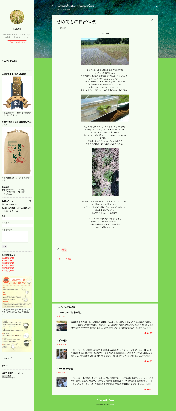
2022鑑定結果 (8, 265)
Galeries (111, 404)
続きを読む (149, 333)
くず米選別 (62, 340)
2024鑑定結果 (8, 260)
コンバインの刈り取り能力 (69, 312)
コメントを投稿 (65, 259)
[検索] (156, 6)
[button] (152, 20)
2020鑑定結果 (8, 270)
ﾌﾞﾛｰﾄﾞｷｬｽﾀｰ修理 (65, 368)
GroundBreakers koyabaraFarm (75, 6)
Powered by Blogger (106, 400)
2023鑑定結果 (8, 263)
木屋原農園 (17, 29)
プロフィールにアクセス (17, 42)
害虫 (64, 250)
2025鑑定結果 (8, 258)
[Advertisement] (105, 279)
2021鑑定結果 (8, 268)
